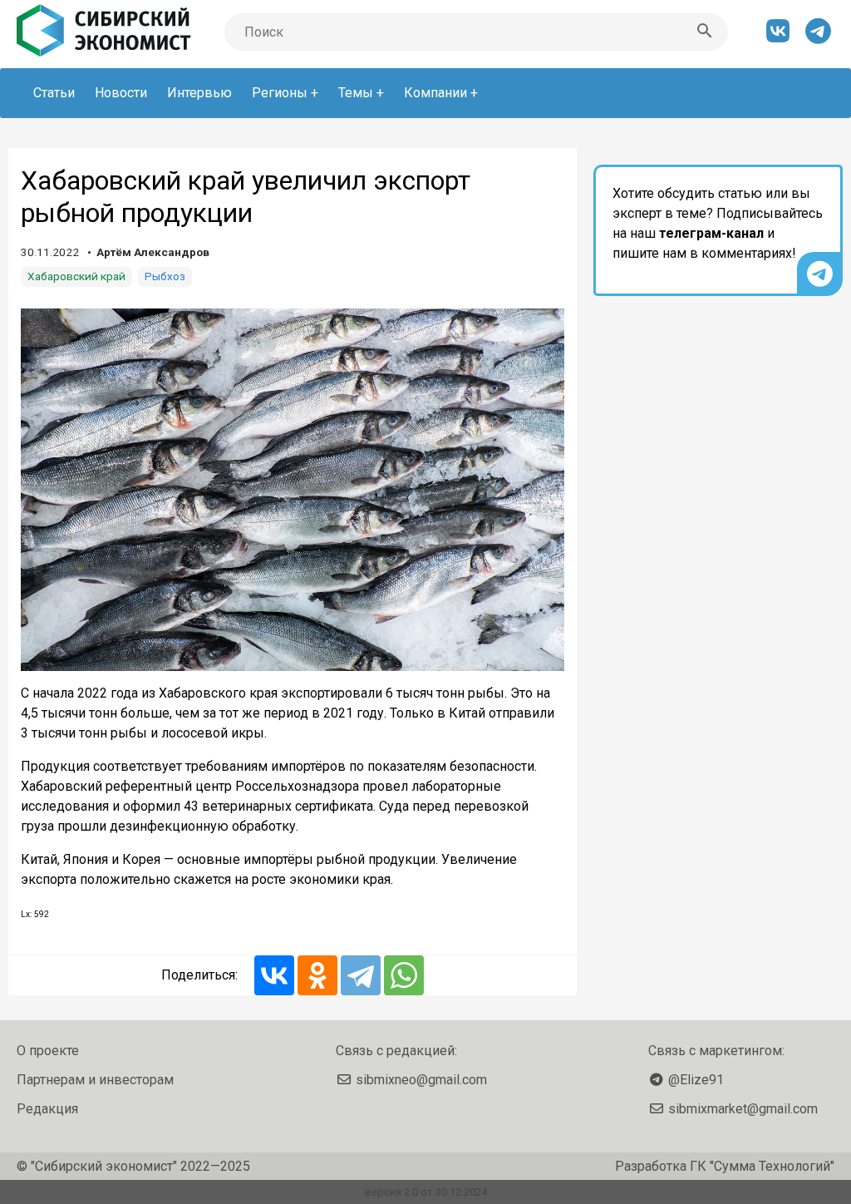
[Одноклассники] (317, 975)
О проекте (48, 1050)
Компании (435, 93)
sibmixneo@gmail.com (421, 1080)
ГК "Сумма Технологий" (762, 1166)
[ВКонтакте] (274, 975)
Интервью (199, 93)
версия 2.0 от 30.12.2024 (426, 1192)
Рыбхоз (165, 276)
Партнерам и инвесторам (95, 1080)
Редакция (47, 1109)
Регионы (279, 93)
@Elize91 (696, 1080)
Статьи (54, 93)
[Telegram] (361, 975)
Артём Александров (152, 252)
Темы (355, 93)
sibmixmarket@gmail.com (743, 1109)
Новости (121, 93)
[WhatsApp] (404, 975)
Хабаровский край (76, 276)
